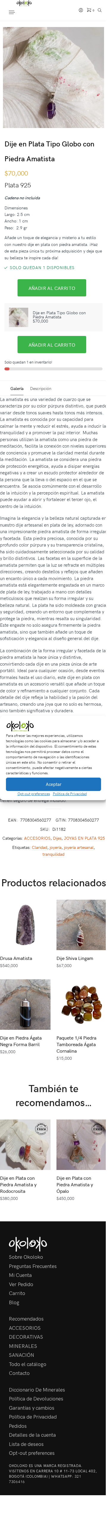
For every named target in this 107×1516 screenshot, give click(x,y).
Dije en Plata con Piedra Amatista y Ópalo (74, 1184)
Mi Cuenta (20, 1274)
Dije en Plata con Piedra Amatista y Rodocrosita (18, 1184)
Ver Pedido (21, 1284)
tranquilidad (53, 854)
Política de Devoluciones (36, 1398)
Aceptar (54, 784)
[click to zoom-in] (53, 77)
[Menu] (18, 12)
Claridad (39, 847)
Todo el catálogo (27, 1363)
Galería (16, 388)
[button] (98, 726)
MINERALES (23, 1345)
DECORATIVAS (26, 1336)
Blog (14, 1302)
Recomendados (26, 1318)
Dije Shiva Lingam (74, 958)
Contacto (19, 1372)
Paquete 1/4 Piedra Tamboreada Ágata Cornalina (76, 1044)
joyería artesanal (79, 847)
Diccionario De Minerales (37, 1389)
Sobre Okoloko (26, 1256)
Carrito (17, 1293)
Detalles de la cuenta (32, 1434)
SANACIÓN (21, 1354)
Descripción (40, 388)
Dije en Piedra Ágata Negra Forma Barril (21, 1040)
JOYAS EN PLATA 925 (84, 838)
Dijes (57, 838)
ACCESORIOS (37, 838)
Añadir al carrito (52, 288)
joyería (56, 847)
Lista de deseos (26, 1443)
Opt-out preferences (34, 793)
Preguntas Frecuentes (33, 1265)
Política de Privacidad (70, 793)
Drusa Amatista (16, 958)
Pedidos (18, 1425)
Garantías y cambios (31, 1407)
